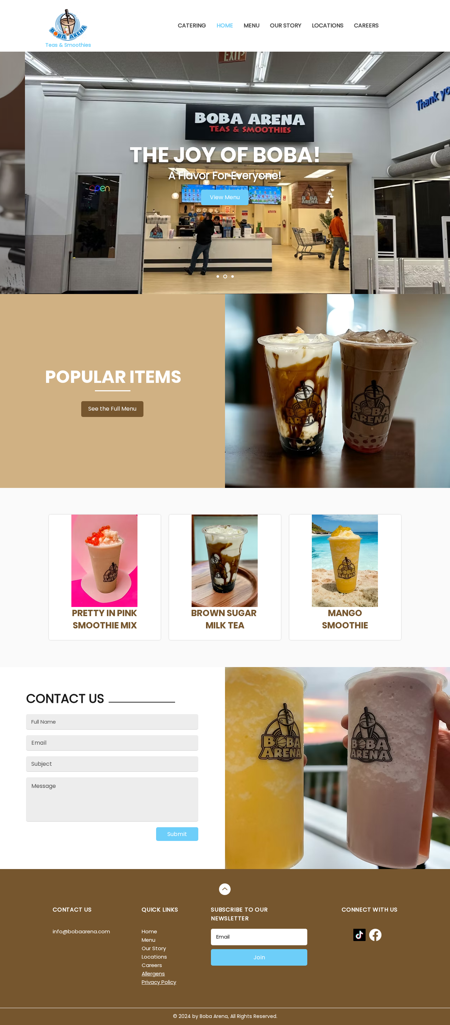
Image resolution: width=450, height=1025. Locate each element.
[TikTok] (359, 935)
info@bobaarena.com (81, 931)
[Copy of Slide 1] (218, 276)
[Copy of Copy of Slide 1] (225, 277)
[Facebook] (375, 935)
